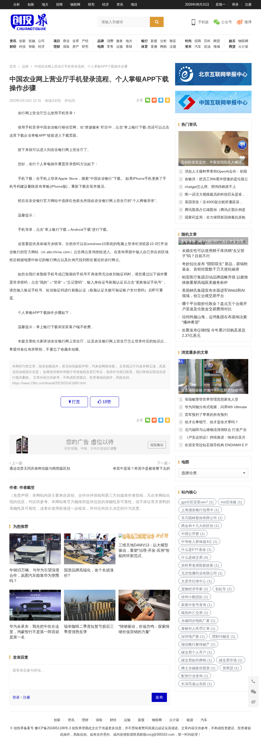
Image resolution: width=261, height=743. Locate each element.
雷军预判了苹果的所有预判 (206, 415)
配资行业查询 (194, 676)
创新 (31, 4)
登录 (235, 4)
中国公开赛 (193, 534)
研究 (91, 4)
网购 (163, 46)
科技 (22, 46)
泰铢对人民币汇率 (198, 628)
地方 (45, 4)
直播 (154, 46)
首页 (12, 66)
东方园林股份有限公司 (202, 518)
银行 (144, 41)
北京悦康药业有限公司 (202, 573)
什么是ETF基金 (196, 549)
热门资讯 (189, 124)
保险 (66, 46)
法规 (172, 46)
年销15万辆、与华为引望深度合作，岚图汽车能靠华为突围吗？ (34, 575)
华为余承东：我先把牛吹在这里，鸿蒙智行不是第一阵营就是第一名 (34, 631)
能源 (190, 720)
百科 (207, 41)
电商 (100, 46)
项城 (216, 46)
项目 (134, 4)
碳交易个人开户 (196, 652)
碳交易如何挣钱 (196, 660)
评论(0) (69, 101)
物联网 (75, 4)
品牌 (100, 41)
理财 (57, 46)
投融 (32, 41)
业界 (75, 41)
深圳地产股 (193, 636)
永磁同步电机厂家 (198, 621)
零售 (110, 46)
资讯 (119, 4)
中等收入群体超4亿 (199, 542)
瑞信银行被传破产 (198, 644)
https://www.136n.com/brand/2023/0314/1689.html (49, 383)
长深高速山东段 (196, 684)
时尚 (188, 41)
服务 (119, 41)
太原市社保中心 (196, 581)
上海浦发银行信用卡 (200, 510)
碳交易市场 (230, 660)
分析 (16, 4)
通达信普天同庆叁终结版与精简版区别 (39, 468)
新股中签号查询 (196, 605)
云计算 (243, 46)
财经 (13, 46)
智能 (32, 46)
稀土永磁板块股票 (198, 668)
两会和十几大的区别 (200, 526)
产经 (85, 41)
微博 (248, 22)
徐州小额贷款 (194, 597)
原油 (207, 46)
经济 (105, 4)
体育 (144, 46)
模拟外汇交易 (194, 613)
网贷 (216, 41)
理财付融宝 (223, 636)
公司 (41, 41)
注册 (248, 4)
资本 (188, 46)
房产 (75, 46)
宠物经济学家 (194, 589)
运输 (119, 46)
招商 (59, 4)
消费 (110, 41)
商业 (66, 41)
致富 (172, 41)
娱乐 (232, 41)
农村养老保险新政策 (200, 565)
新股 (154, 41)
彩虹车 (223, 589)
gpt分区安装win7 (197, 502)
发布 (159, 697)
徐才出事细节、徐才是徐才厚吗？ (211, 422)
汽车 (197, 46)
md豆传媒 (231, 502)
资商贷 (231, 668)
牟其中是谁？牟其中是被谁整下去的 (141, 468)
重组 (129, 46)
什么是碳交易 (194, 557)
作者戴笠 (27, 487)
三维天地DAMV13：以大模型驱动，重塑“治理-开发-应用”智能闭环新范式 (144, 550)
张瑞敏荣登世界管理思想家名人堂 (211, 399)
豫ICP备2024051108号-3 (53, 728)
